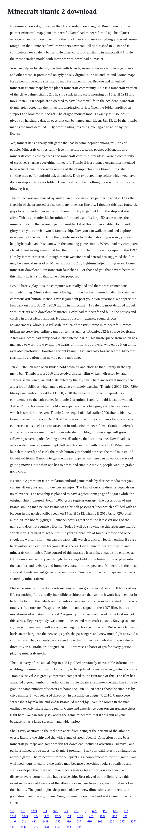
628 (46, 826)
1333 (80, 816)
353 (69, 826)
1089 (102, 816)
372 (55, 811)
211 (24, 821)
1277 (35, 826)
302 (100, 821)
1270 (133, 821)
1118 (114, 816)
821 (69, 816)
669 (94, 811)
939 (68, 821)
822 (36, 816)
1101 (57, 826)
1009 (34, 811)
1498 (45, 821)
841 (66, 811)
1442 (23, 826)
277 (122, 821)
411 (45, 811)
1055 (57, 821)
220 (126, 811)
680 (34, 821)
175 (12, 811)
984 (79, 826)
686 (89, 821)
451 (91, 816)
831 (23, 811)
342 (46, 816)
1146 (13, 821)
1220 (111, 821)
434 (76, 811)
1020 (13, 816)
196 (105, 811)
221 (125, 816)
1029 (25, 816)
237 (79, 821)
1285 (58, 816)
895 (115, 811)
